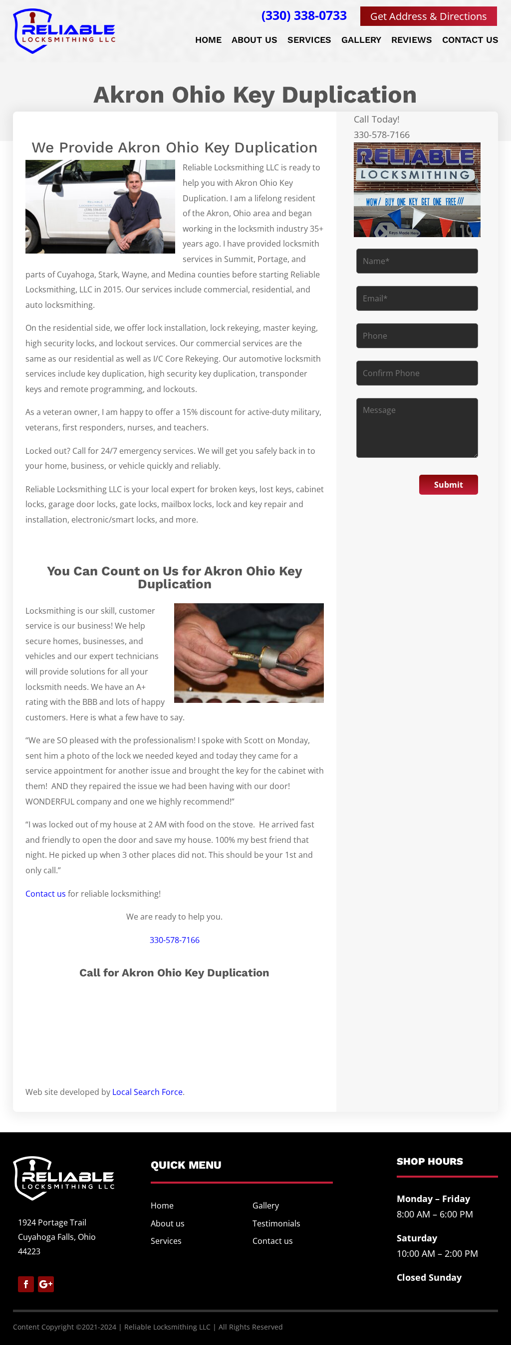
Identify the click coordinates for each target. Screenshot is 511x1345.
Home (208, 40)
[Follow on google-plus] (46, 1284)
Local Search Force (147, 1091)
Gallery (361, 40)
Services (309, 40)
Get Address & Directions (428, 16)
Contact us (470, 40)
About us (254, 40)
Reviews (411, 40)
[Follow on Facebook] (26, 1284)
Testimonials (276, 1223)
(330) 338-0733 (304, 14)
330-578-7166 (175, 940)
